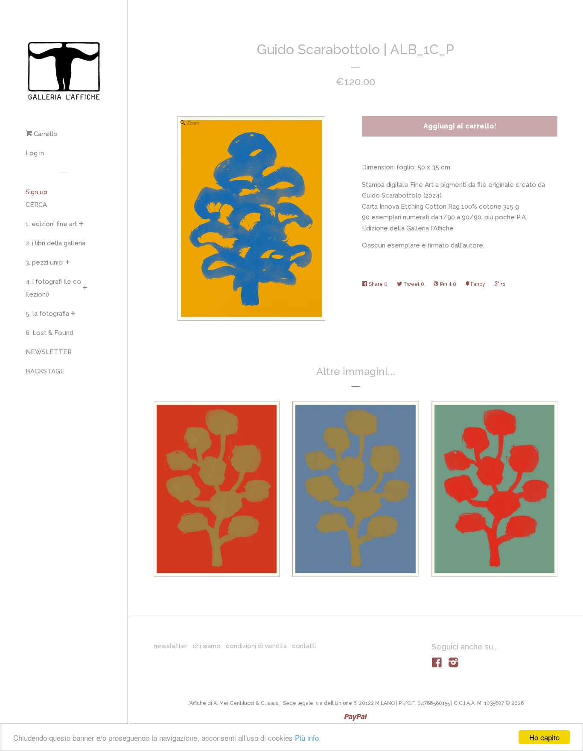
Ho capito (544, 737)
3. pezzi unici (45, 262)
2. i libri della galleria (55, 243)
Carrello (45, 134)
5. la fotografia (47, 313)
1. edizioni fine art (51, 224)
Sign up (36, 192)
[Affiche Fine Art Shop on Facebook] (436, 664)
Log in (35, 153)
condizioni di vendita (256, 646)
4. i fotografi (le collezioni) (53, 288)
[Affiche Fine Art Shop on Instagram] (453, 664)
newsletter (170, 646)
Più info (307, 737)
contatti (304, 646)
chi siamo (206, 646)
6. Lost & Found (49, 333)
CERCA (36, 205)
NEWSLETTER (49, 352)
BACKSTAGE (45, 371)
